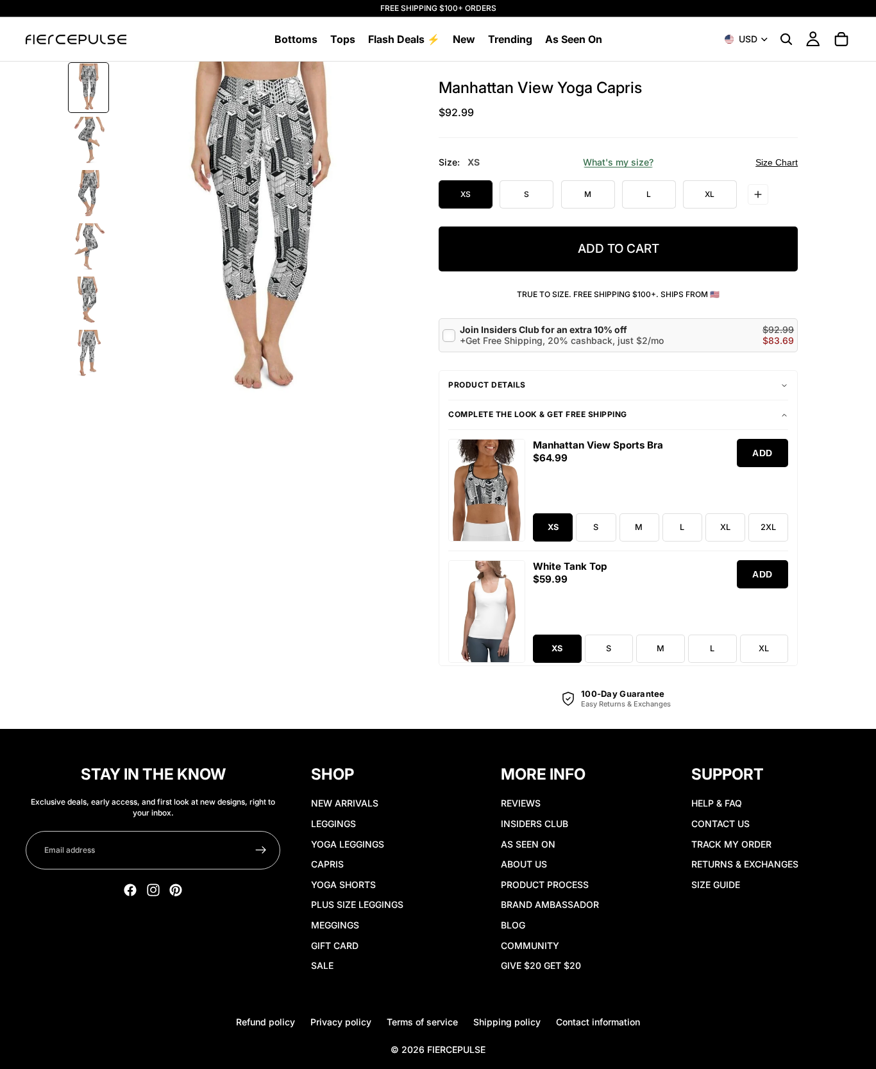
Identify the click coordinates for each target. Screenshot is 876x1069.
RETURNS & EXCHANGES (744, 864)
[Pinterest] (175, 890)
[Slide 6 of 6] (88, 354)
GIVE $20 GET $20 (541, 965)
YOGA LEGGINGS (347, 844)
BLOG (513, 924)
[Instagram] (153, 890)
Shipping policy (507, 1021)
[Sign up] (261, 850)
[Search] (786, 39)
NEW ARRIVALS (344, 803)
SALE (322, 965)
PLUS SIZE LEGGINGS (357, 904)
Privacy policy (340, 1021)
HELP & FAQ (716, 803)
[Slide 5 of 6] (88, 301)
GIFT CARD (334, 945)
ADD (762, 453)
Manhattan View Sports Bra (598, 445)
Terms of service (422, 1021)
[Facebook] (130, 890)
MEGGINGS (335, 924)
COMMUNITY (530, 945)
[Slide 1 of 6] (88, 88)
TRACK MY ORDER (731, 844)
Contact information (598, 1021)
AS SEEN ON (528, 844)
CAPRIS (327, 864)
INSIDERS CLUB (534, 823)
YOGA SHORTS (343, 884)
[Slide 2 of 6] (88, 141)
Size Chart (776, 162)
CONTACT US (720, 823)
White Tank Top (570, 566)
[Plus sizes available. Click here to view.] (758, 194)
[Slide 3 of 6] (88, 194)
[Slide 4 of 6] (88, 247)
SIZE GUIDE (715, 884)
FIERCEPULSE (456, 1049)
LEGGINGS (333, 823)
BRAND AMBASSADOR (550, 904)
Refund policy (265, 1021)
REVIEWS (521, 803)
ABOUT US (524, 864)
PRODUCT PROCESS (545, 884)
